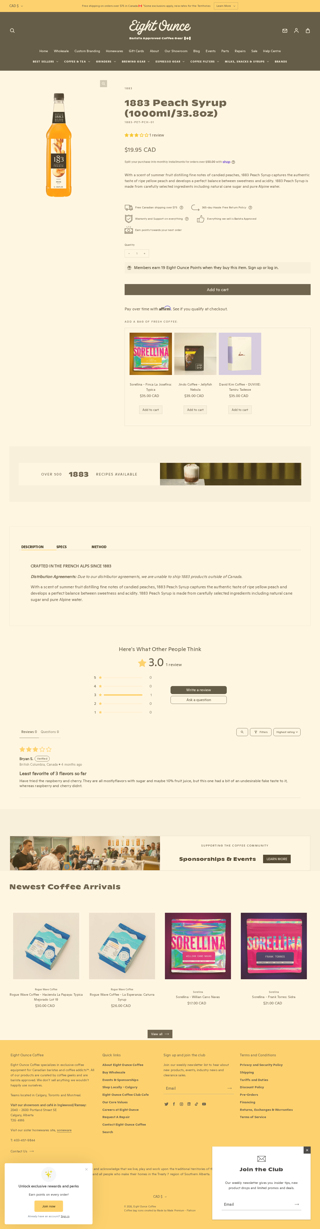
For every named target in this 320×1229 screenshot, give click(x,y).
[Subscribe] (297, 1204)
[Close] (307, 1150)
